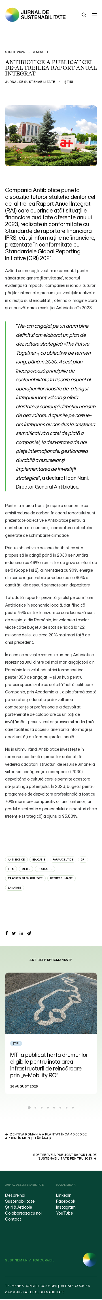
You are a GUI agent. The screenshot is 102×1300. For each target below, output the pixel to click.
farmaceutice (63, 859)
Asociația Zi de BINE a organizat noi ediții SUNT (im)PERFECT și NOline (58, 1061)
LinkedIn (63, 1195)
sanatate (14, 887)
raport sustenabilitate (25, 878)
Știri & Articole (18, 1207)
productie (45, 869)
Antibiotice (16, 859)
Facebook (65, 1201)
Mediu (26, 869)
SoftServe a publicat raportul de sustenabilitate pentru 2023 (65, 1156)
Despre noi (15, 1195)
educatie (38, 859)
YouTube (64, 1213)
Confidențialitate (57, 1286)
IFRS (11, 869)
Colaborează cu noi (23, 1213)
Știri (68, 81)
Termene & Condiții (22, 1286)
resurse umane (61, 878)
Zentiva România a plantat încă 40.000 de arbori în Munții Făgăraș (46, 1136)
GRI (83, 859)
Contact (13, 1219)
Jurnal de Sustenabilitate (30, 81)
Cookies (82, 1286)
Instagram (66, 1207)
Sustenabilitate (20, 1201)
